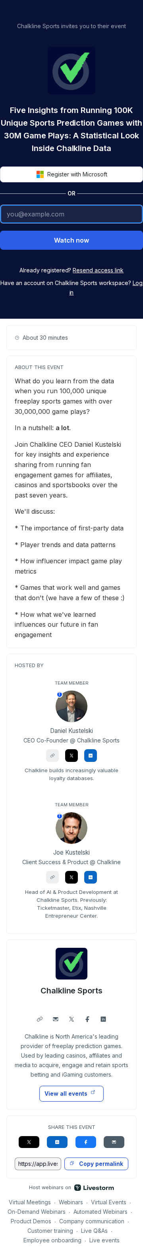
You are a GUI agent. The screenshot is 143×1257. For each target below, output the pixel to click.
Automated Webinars (100, 1211)
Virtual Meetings (30, 1202)
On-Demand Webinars (37, 1211)
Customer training (50, 1230)
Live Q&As (94, 1230)
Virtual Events (108, 1202)
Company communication (92, 1221)
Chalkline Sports (72, 990)
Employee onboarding (52, 1240)
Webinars (71, 1202)
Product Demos (31, 1221)
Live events (104, 1240)
